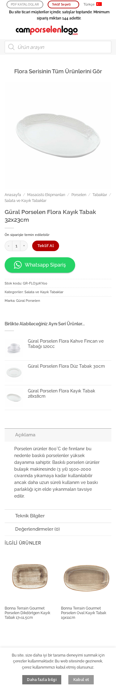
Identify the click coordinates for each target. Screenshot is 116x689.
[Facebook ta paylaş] (19, 313)
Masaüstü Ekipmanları (46, 195)
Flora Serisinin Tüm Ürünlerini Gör (58, 71)
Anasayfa (13, 195)
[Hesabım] (98, 30)
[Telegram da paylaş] (57, 313)
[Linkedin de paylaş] (47, 313)
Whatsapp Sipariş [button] (45, 265)
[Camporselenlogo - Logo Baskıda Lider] (47, 30)
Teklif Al (45, 245)
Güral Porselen (28, 301)
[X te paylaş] (28, 313)
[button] (8, 30)
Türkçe (89, 4)
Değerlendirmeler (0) (37, 529)
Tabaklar (99, 195)
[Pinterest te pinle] (38, 313)
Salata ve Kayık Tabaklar (25, 201)
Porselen (78, 195)
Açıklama (25, 435)
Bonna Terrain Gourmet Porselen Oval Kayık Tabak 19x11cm (83, 613)
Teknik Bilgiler (30, 516)
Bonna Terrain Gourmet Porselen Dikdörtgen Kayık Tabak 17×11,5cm (27, 613)
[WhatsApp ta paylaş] (9, 313)
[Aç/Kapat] (10, 434)
